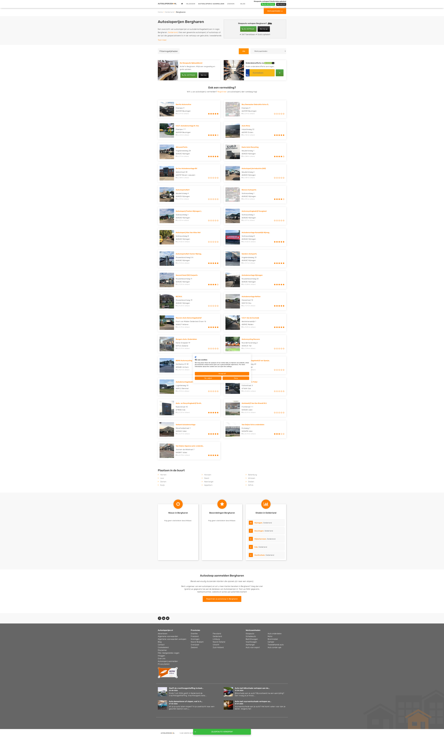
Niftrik (250, 485)
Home (160, 12)
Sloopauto (250, 633)
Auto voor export (253, 647)
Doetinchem (259, 555)
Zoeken (230, 4)
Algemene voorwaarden (168, 636)
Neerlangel (208, 482)
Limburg (216, 639)
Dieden (251, 482)
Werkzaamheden (274, 11)
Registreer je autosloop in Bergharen (222, 599)
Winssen (251, 478)
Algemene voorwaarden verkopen (172, 639)
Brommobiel (273, 639)
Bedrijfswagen (252, 639)
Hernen (163, 475)
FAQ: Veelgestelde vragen (168, 653)
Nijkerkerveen (260, 539)
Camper (271, 642)
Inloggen (190, 4)
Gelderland (169, 12)
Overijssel (195, 645)
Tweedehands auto (276, 645)
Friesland (195, 636)
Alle (243, 51)
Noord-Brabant (197, 642)
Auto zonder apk (274, 647)
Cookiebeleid (163, 647)
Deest (206, 478)
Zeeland (194, 647)
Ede (256, 547)
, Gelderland (261, 523)
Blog (242, 4)
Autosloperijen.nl (165, 630)
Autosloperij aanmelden (168, 661)
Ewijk (162, 485)
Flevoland (217, 633)
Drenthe (194, 633)
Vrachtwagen (251, 642)
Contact (161, 645)
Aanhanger (250, 645)
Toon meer (162, 40)
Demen (163, 482)
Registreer (222, 92)
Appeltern (208, 485)
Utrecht (216, 645)
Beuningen (259, 531)
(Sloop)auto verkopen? (222, 732)
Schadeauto (251, 636)
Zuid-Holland (218, 647)
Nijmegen (258, 523)
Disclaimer (162, 650)
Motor (270, 636)
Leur (162, 478)
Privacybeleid (163, 664)
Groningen (195, 639)
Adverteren (162, 633)
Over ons (161, 658)
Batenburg (252, 475)
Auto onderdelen (275, 633)
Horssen (207, 475)
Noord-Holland (219, 642)
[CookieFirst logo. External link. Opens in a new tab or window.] (196, 357)
